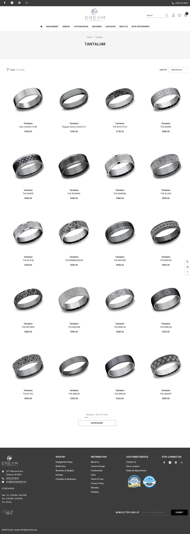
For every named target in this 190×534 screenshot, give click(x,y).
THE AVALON (120, 327)
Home (89, 37)
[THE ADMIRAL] (74, 166)
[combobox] (155, 15)
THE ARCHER (120, 260)
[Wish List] (180, 15)
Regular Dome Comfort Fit (74, 127)
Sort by (163, 70)
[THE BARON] (74, 366)
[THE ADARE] (166, 99)
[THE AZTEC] (28, 366)
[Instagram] (12, 2)
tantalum (99, 37)
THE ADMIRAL (74, 193)
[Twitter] (26, 2)
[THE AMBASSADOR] (74, 232)
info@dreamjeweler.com (16, 482)
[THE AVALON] (120, 299)
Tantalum (28, 123)
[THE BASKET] (166, 366)
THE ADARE (165, 127)
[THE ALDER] (166, 166)
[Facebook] (4, 2)
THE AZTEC (28, 394)
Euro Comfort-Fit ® (28, 127)
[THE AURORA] (74, 299)
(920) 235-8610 (181, 3)
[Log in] (173, 15)
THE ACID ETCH (120, 127)
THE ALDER (166, 193)
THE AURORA (74, 327)
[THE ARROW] (166, 232)
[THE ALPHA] (28, 232)
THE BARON (74, 394)
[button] (178, 70)
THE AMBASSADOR (74, 260)
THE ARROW (166, 260)
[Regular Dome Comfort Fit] (74, 99)
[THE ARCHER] (120, 232)
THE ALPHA (28, 260)
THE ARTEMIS (28, 327)
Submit (179, 512)
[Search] (158, 15)
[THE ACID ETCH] (120, 99)
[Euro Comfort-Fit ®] (28, 99)
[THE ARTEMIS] (28, 299)
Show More (97, 423)
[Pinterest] (19, 2)
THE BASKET (166, 394)
